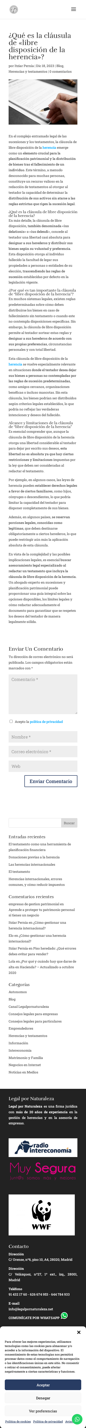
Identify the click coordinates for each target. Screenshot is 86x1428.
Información (18, 1043)
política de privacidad (46, 721)
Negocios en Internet (25, 1065)
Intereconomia (20, 1050)
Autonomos (18, 992)
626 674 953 (39, 1294)
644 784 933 (60, 1294)
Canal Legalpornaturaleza (29, 1006)
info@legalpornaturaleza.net (31, 1309)
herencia (49, 147)
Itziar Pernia (24, 65)
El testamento (19, 871)
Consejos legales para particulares (35, 1021)
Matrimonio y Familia (26, 1057)
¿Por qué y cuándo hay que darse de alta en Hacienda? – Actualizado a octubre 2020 (42, 967)
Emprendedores (21, 1028)
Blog (59, 65)
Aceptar (43, 1385)
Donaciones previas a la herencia (34, 857)
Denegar (43, 1398)
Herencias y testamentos (28, 71)
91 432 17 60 (18, 1294)
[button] (78, 1332)
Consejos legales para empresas (33, 1014)
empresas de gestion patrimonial (34, 904)
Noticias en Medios (23, 1072)
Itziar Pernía (18, 948)
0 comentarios (60, 71)
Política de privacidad (48, 1421)
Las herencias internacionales (32, 864)
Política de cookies (18, 1421)
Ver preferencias (43, 1411)
